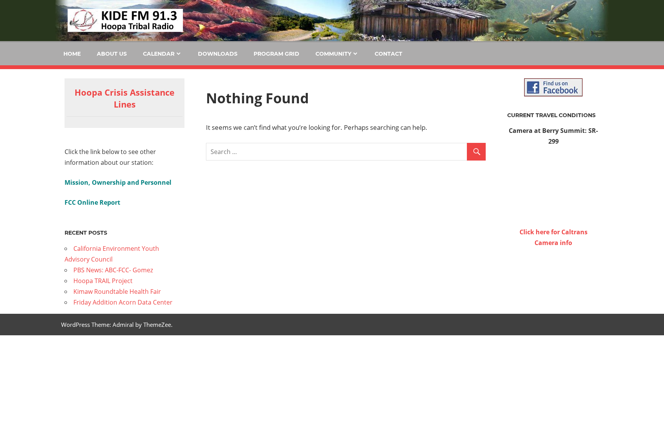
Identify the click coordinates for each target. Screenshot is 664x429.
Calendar (158, 53)
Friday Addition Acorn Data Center (123, 302)
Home (72, 53)
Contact (388, 53)
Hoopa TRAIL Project (103, 281)
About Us (112, 53)
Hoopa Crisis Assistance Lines (124, 98)
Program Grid (276, 53)
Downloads (217, 53)
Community (333, 53)
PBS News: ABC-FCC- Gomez (113, 270)
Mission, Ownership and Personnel (118, 182)
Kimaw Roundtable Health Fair (117, 291)
